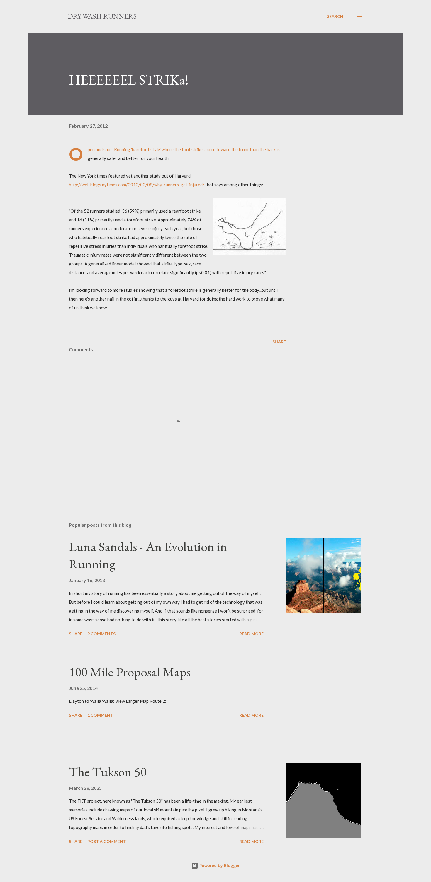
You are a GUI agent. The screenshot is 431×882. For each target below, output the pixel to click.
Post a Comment (106, 841)
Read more (251, 633)
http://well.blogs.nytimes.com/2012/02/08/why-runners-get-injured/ (137, 184)
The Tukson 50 (108, 771)
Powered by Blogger (219, 865)
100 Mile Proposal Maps (130, 671)
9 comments (101, 633)
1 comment (100, 715)
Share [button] (279, 341)
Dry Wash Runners (102, 16)
